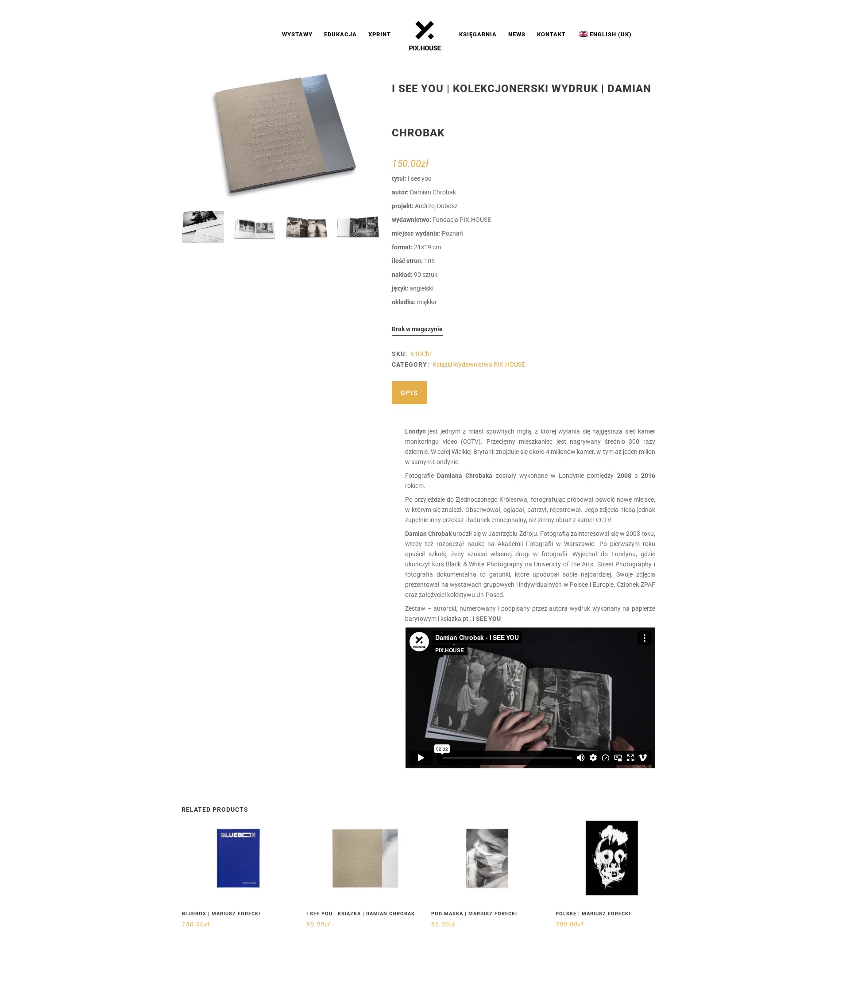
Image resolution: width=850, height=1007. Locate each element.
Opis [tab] (409, 392)
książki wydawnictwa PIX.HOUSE (479, 364)
